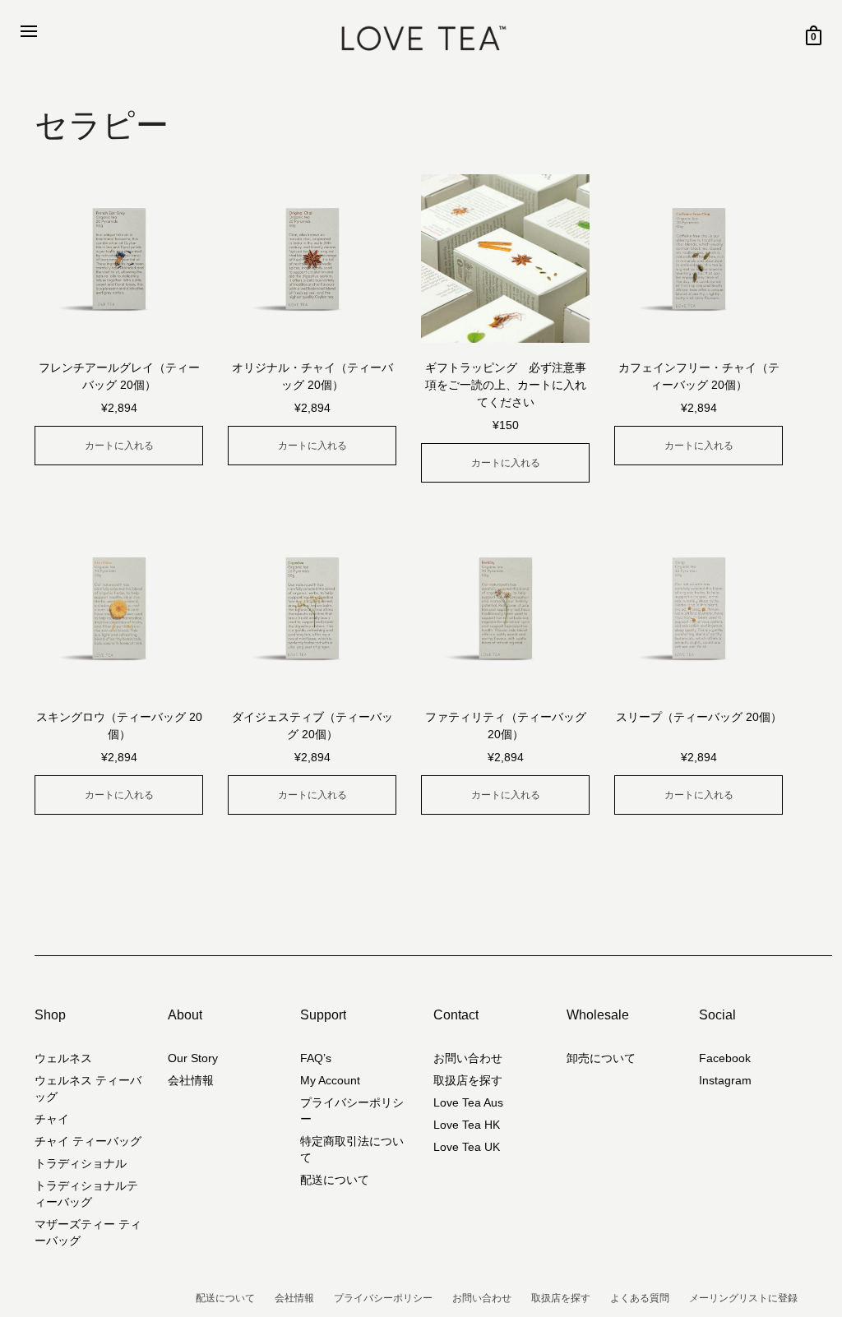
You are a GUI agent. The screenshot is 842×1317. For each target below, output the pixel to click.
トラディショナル (81, 1163)
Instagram (725, 1080)
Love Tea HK (466, 1124)
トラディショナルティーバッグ (86, 1193)
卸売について (601, 1058)
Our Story (193, 1058)
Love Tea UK (466, 1146)
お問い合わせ (467, 1058)
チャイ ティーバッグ (88, 1141)
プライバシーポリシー (352, 1110)
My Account (330, 1080)
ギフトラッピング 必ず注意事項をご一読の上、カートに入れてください (505, 385)
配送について (334, 1179)
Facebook (725, 1058)
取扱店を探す (467, 1080)
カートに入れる (119, 445)
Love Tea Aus (468, 1102)
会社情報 (191, 1080)
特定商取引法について (352, 1149)
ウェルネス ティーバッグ (88, 1088)
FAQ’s (315, 1058)
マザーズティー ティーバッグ (88, 1232)
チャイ (52, 1118)
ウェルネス (63, 1058)
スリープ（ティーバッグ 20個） (699, 716)
